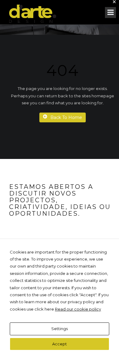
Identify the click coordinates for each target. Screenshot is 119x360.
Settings (59, 328)
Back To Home (66, 117)
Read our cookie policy (78, 309)
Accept (59, 343)
